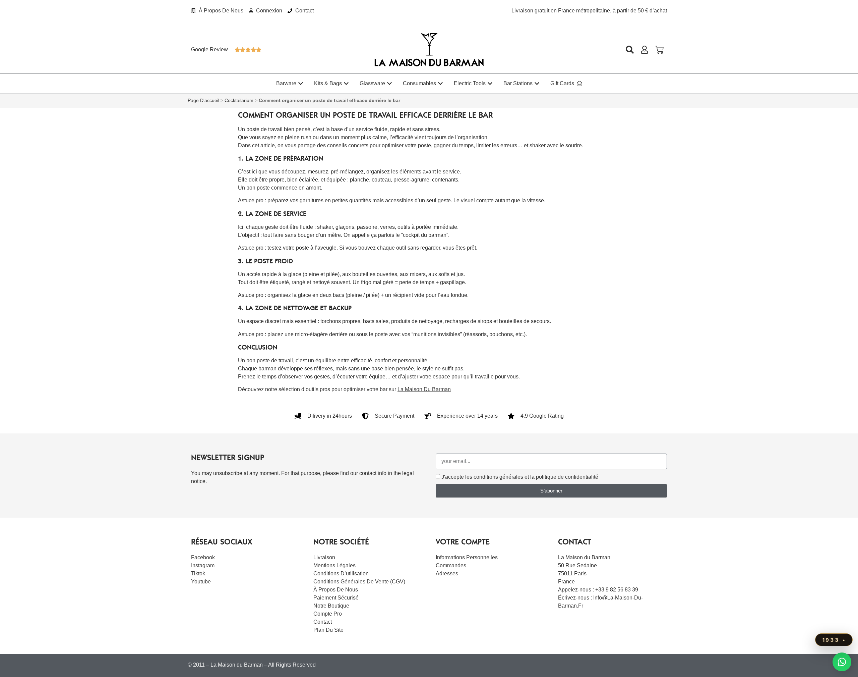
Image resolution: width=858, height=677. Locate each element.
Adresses (447, 573)
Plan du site (328, 630)
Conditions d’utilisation (341, 573)
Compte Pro (327, 614)
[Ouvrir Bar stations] (537, 84)
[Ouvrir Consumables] (440, 84)
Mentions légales (334, 565)
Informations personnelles (467, 557)
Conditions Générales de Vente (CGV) (359, 581)
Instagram (202, 565)
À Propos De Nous (335, 589)
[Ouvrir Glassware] (389, 84)
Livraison (324, 557)
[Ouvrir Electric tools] (490, 84)
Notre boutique (331, 606)
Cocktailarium (239, 100)
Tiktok (198, 573)
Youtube (201, 581)
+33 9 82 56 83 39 (616, 589)
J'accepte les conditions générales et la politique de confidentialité (519, 477)
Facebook (203, 557)
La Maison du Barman (424, 389)
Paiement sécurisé (336, 598)
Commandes (451, 565)
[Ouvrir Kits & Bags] (346, 84)
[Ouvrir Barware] (300, 84)
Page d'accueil (203, 100)
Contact (322, 622)
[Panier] (659, 49)
